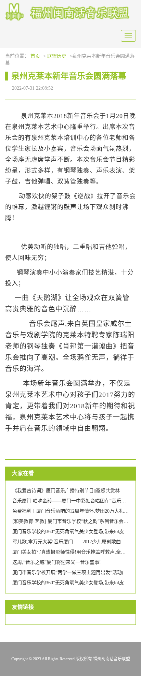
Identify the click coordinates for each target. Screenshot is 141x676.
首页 (35, 56)
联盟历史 (56, 56)
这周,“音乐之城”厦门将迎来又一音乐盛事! (56, 562)
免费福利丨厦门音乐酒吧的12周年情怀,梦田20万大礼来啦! (73, 511)
